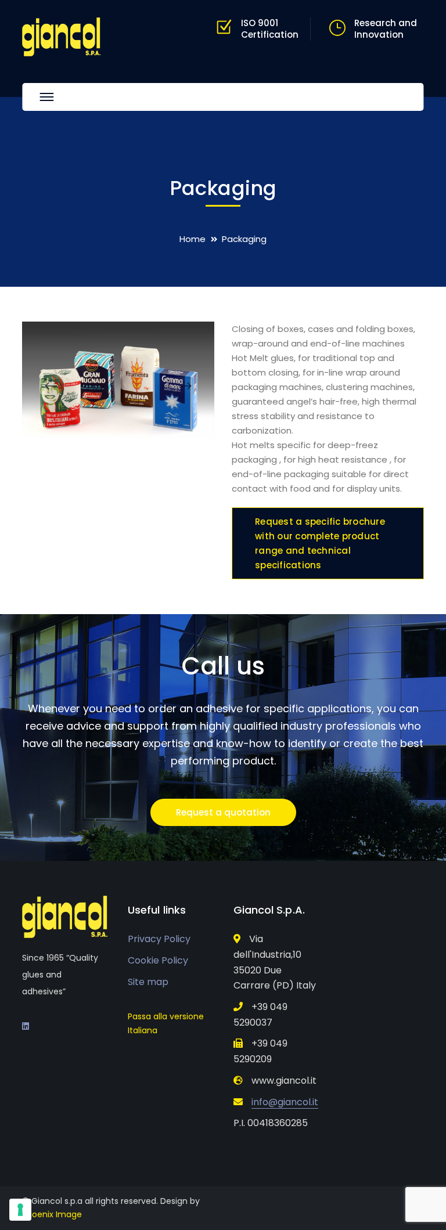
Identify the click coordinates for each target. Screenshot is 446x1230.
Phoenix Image (52, 1214)
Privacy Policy (159, 939)
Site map (148, 982)
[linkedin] (25, 1026)
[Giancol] (61, 36)
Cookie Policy (158, 960)
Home (192, 239)
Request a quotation (223, 812)
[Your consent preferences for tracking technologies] (20, 1210)
